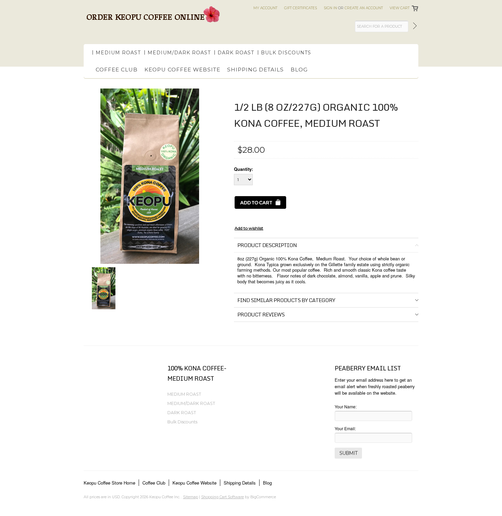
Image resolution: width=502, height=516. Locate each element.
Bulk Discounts (286, 53)
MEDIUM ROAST (118, 53)
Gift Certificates (300, 8)
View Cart (399, 8)
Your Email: (345, 428)
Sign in (330, 8)
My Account (265, 8)
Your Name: (346, 406)
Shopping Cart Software (222, 496)
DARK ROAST (236, 53)
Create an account (364, 8)
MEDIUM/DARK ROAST (179, 53)
